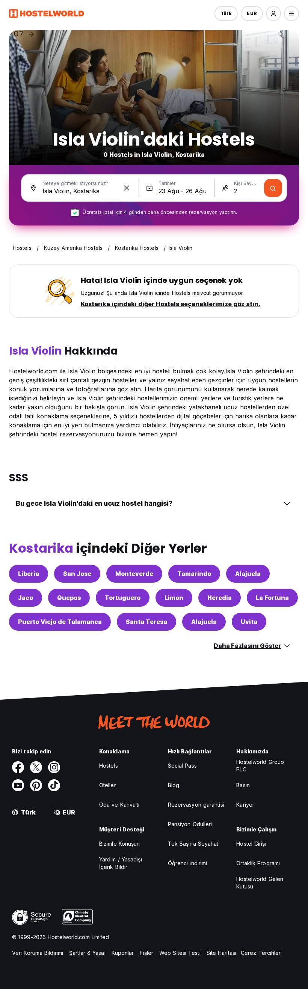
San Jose (77, 573)
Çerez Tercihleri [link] (261, 953)
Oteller (107, 785)
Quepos (69, 597)
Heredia (219, 597)
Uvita (249, 621)
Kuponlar (123, 953)
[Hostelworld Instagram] (54, 767)
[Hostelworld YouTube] (18, 785)
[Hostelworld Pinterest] (36, 785)
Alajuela (248, 573)
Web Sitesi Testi (180, 953)
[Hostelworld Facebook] (18, 767)
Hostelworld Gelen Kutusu (259, 883)
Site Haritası (221, 953)
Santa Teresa (146, 621)
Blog (173, 785)
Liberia (28, 573)
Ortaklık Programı (258, 863)
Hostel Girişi (251, 843)
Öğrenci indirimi (187, 863)
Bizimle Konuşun (119, 843)
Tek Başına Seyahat (193, 843)
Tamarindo (194, 573)
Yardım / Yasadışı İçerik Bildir (120, 863)
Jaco (25, 597)
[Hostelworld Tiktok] (54, 785)
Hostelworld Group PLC (260, 766)
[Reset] (127, 188)
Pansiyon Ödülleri (190, 824)
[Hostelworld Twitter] (36, 767)
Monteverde (134, 573)
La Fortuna (272, 597)
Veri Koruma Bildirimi (37, 953)
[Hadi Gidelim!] (273, 188)
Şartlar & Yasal (87, 953)
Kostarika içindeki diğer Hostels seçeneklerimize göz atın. (170, 304)
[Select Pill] (273, 13)
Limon (174, 597)
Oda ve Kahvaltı (119, 804)
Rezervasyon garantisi (196, 804)
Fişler (146, 953)
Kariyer (245, 804)
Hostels (108, 765)
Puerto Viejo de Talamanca (60, 621)
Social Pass (182, 765)
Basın (243, 785)
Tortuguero (122, 597)
